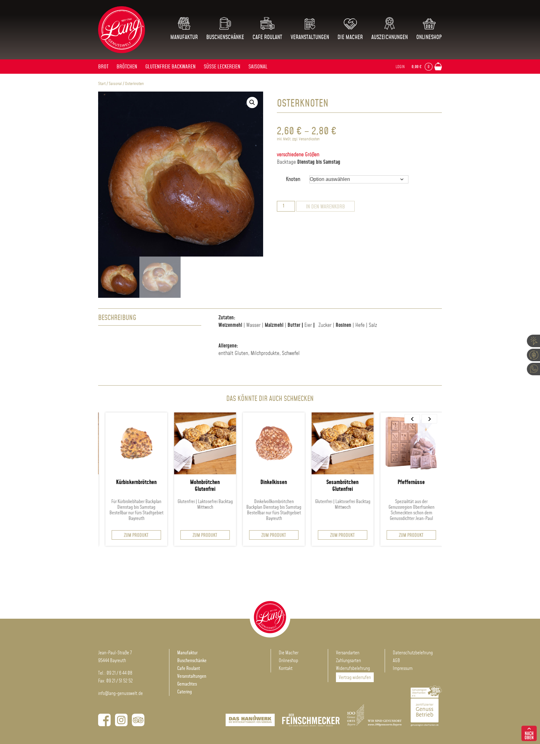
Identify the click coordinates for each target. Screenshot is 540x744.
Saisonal (258, 67)
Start (102, 84)
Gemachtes (187, 684)
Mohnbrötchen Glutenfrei (183, 485)
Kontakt (285, 668)
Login (400, 67)
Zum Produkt (114, 535)
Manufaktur (184, 37)
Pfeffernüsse (389, 482)
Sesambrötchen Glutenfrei (321, 485)
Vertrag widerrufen (355, 677)
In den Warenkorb (325, 207)
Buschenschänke (225, 37)
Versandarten (347, 653)
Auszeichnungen (389, 37)
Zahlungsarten (348, 660)
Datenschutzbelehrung (413, 653)
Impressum (402, 668)
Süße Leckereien (222, 67)
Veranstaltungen (310, 37)
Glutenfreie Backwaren (170, 67)
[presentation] (412, 418)
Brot (103, 67)
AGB (396, 660)
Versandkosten (309, 139)
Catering (184, 692)
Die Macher (350, 37)
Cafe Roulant (267, 37)
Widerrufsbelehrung (353, 668)
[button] (252, 102)
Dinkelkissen (252, 482)
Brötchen (127, 67)
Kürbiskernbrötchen (114, 482)
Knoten (293, 179)
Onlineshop (429, 37)
